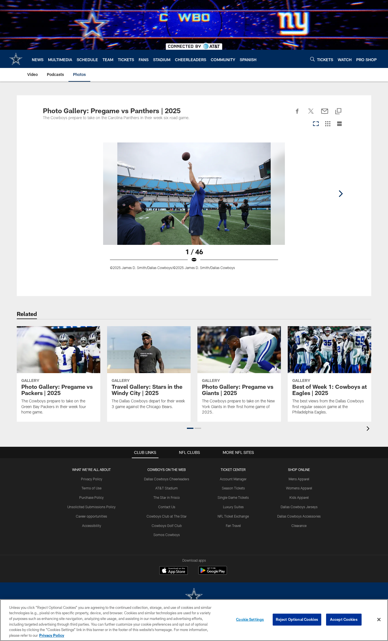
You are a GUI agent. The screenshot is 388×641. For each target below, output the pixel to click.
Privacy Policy (91, 479)
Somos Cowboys (166, 535)
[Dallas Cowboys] (194, 597)
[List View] (339, 124)
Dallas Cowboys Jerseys (299, 507)
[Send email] (324, 114)
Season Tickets (233, 488)
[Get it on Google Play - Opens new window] (212, 573)
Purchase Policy (91, 497)
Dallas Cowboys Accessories (299, 516)
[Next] (340, 193)
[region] (194, 620)
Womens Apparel (299, 488)
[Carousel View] (316, 124)
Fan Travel (233, 526)
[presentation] (369, 429)
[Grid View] (328, 124)
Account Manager (233, 479)
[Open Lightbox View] (194, 209)
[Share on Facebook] (297, 114)
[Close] (379, 619)
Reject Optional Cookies (297, 619)
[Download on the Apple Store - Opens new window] (173, 571)
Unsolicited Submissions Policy (91, 507)
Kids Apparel (299, 497)
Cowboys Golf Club (167, 526)
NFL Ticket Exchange (233, 516)
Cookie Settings (250, 619)
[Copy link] (338, 112)
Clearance (298, 526)
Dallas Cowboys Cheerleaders (166, 479)
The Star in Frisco (166, 497)
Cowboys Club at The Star (167, 516)
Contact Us (166, 507)
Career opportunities (91, 516)
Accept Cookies (344, 619)
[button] (190, 428)
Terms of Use (91, 488)
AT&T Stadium (166, 488)
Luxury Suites (233, 507)
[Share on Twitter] (311, 114)
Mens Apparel (299, 479)
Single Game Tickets (233, 497)
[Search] (312, 59)
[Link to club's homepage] (16, 59)
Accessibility (91, 526)
